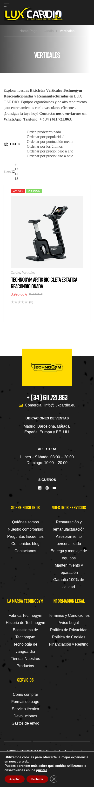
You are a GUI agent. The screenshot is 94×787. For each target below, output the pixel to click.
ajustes (41, 770)
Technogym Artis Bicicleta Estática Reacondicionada (44, 283)
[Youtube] (54, 488)
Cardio (49, 31)
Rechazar (37, 779)
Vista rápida (22, 315)
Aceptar (14, 779)
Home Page (29, 31)
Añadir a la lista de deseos (15, 315)
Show (7, 171)
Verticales (28, 272)
